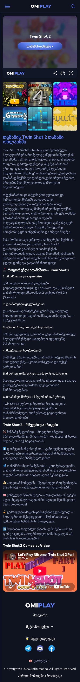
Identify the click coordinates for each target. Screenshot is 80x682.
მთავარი (40, 615)
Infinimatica (39, 668)
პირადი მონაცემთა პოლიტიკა (40, 675)
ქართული (40, 661)
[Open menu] (7, 6)
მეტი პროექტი (37, 626)
